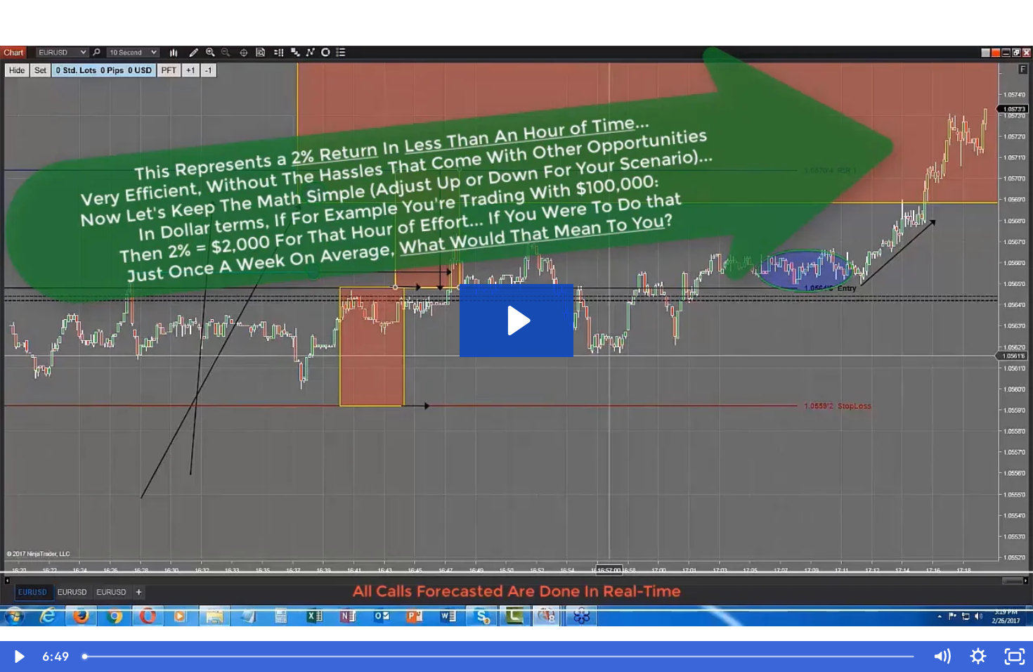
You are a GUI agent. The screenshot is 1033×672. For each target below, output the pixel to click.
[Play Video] (18, 656)
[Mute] (941, 656)
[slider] (499, 656)
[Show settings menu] (978, 656)
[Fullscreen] (1014, 656)
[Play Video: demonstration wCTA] (517, 320)
